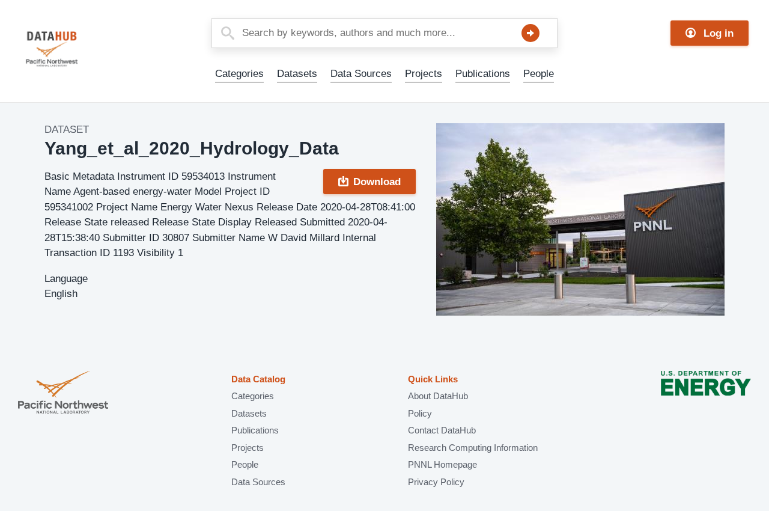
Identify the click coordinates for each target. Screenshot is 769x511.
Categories (239, 73)
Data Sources (361, 73)
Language (66, 278)
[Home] (80, 49)
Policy (420, 413)
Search (530, 33)
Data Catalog (258, 379)
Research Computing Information (473, 447)
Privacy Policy (436, 482)
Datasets (297, 73)
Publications (482, 73)
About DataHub (438, 396)
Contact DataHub (442, 430)
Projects (423, 73)
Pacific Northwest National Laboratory (63, 393)
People (538, 73)
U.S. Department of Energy (706, 393)
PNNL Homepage (442, 464)
